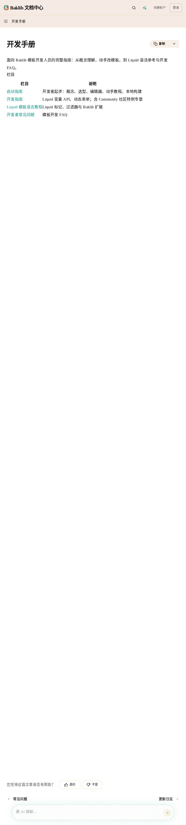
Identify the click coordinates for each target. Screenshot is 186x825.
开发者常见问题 (21, 115)
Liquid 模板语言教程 (24, 107)
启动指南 (15, 91)
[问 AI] (145, 8)
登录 (176, 7)
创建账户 (160, 7)
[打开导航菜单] (6, 21)
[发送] (167, 813)
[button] (174, 44)
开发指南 (15, 99)
